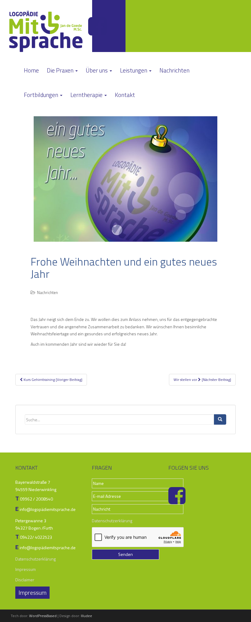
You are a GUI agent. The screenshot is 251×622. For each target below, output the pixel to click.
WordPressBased (43, 616)
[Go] (220, 419)
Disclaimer (24, 579)
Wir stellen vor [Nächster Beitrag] (202, 379)
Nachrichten (174, 70)
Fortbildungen (41, 94)
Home (31, 70)
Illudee (86, 616)
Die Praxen (61, 70)
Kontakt (125, 94)
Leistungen (134, 70)
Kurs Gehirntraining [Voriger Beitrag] (52, 379)
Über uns (97, 70)
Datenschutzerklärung (35, 559)
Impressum (25, 569)
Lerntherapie (87, 94)
